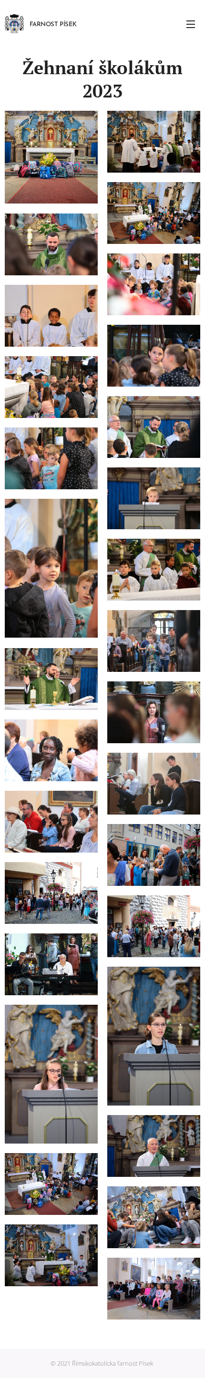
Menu (190, 23)
